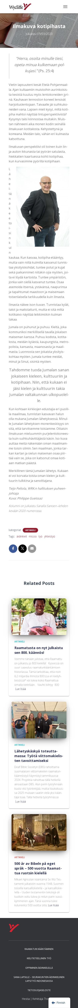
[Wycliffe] (22, 6)
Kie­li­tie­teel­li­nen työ (39, 958)
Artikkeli (30, 530)
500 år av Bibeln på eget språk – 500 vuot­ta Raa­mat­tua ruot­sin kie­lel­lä (38, 868)
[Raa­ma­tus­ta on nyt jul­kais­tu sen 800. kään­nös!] (39, 616)
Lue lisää (20, 689)
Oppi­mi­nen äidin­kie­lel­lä (39, 967)
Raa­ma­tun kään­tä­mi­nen (39, 949)
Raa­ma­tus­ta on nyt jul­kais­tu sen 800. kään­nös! (38, 650)
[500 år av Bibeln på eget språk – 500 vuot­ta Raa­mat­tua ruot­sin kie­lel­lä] (39, 832)
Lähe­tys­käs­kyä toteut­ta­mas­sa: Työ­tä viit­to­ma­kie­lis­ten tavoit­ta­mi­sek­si (38, 756)
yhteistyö (49, 536)
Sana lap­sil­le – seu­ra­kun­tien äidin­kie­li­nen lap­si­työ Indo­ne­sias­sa (39, 979)
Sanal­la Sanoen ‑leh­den (52, 506)
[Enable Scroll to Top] (70, 1000)
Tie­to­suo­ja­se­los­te (39, 990)
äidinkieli (21, 536)
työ (40, 536)
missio (33, 536)
